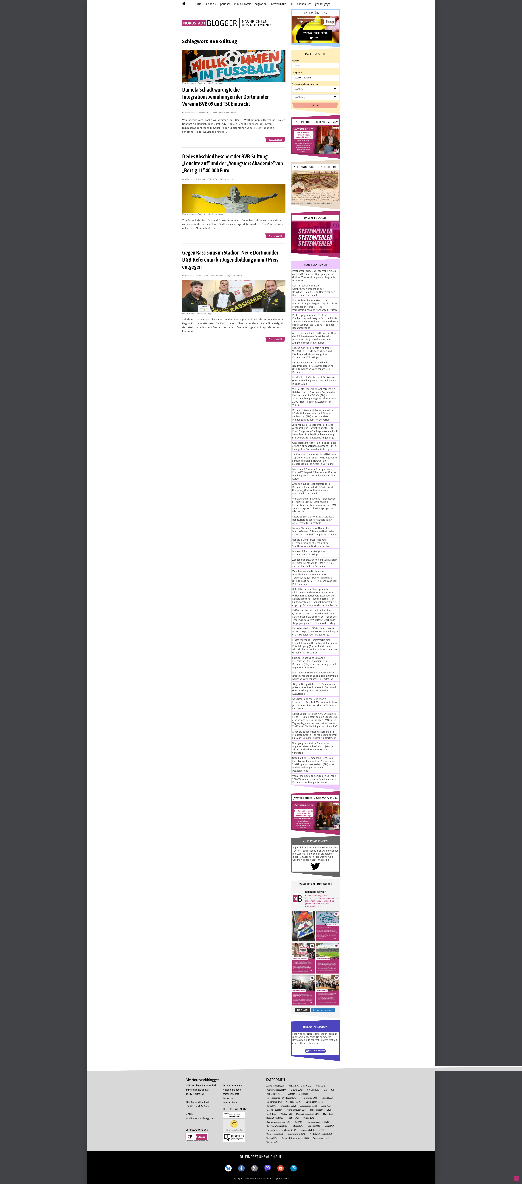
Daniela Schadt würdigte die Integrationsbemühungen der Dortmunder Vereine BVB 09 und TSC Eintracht (225, 96)
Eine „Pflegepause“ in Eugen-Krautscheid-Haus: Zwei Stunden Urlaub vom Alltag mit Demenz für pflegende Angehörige (315, 434)
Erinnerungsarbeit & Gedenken (281, 1098)
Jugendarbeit (308, 1106)
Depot (329, 1090)
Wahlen (271, 1138)
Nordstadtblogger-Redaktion (229, 275)
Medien (286, 1114)
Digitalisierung (274, 1094)
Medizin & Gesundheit (307, 1114)
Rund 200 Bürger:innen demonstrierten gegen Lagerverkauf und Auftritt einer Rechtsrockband (315, 324)
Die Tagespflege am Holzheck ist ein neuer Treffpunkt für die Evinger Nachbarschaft (315, 723)
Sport (329, 1126)
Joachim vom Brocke (227, 112)
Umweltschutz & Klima (313, 1130)
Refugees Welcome (276, 1126)
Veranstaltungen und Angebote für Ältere (315, 309)
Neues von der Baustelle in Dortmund (313, 293)
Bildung (297, 1090)
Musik (328, 1114)
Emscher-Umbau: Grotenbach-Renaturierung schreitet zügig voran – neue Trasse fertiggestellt (314, 519)
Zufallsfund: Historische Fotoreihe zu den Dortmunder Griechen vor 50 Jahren (315, 649)
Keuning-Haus (274, 1110)
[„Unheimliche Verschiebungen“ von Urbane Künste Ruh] (303, 926)
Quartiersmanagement (278, 1122)
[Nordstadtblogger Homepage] (184, 4)
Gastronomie (274, 1102)
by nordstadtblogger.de (261, 1178)
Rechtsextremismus (318, 1122)
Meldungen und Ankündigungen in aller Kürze (311, 341)
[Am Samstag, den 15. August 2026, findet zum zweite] (303, 990)
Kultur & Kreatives (320, 1110)
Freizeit (327, 1098)
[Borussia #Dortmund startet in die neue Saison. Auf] (327, 958)
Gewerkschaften (315, 1102)
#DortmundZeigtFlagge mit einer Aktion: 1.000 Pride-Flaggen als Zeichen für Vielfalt (314, 401)
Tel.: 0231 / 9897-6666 (198, 1101)
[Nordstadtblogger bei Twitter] (254, 1167)
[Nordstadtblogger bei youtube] (280, 1167)
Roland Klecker (227, 179)
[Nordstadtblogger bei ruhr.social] (267, 1167)
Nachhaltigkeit (274, 1118)
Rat (298, 1122)
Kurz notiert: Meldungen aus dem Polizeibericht (311, 418)
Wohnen (272, 1142)
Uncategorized (274, 1134)
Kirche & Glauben (296, 1110)
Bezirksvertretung (276, 1090)
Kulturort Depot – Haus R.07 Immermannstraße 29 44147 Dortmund (201, 1089)
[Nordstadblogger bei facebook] (241, 1167)
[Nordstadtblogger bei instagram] (293, 1167)
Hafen (271, 1106)
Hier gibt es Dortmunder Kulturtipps (309, 356)
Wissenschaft (321, 1138)
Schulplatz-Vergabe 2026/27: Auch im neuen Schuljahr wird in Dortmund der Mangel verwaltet (314, 779)
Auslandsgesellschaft (300, 1086)
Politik (293, 1118)
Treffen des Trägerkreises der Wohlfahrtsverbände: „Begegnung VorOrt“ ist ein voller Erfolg (314, 619)
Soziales (314, 1126)
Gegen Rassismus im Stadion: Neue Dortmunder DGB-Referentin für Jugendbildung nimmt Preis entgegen (230, 259)
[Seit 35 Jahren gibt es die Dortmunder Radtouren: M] (327, 926)
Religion (297, 1126)
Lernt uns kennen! (233, 1085)
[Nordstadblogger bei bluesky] (228, 1167)
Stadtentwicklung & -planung (281, 1130)
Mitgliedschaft (231, 1093)
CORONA (313, 1090)
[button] (315, 29)
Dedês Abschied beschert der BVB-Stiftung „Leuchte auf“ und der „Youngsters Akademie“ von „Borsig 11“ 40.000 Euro (232, 163)
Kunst (271, 1114)
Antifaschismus (275, 1086)
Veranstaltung (297, 1134)
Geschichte (293, 1102)
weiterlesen (275, 139)
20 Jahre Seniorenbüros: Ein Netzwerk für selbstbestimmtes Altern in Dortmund (314, 460)
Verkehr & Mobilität (321, 1134)
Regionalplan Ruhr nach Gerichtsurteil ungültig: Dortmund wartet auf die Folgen (314, 603)
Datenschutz (230, 1102)
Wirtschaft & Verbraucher (295, 1138)
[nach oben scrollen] (516, 1178)
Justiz (326, 1106)
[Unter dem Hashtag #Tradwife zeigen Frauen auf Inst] (303, 958)
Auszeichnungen (232, 1089)
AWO (320, 1086)
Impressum (229, 1098)
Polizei (309, 1118)
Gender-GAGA (322, 4)
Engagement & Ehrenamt (300, 1094)
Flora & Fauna (309, 1098)
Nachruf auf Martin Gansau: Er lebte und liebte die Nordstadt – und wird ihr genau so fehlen (314, 531)
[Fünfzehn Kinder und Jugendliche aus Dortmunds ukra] (327, 990)
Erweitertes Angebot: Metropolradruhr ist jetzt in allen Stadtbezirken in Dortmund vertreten (312, 543)
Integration (288, 1106)
